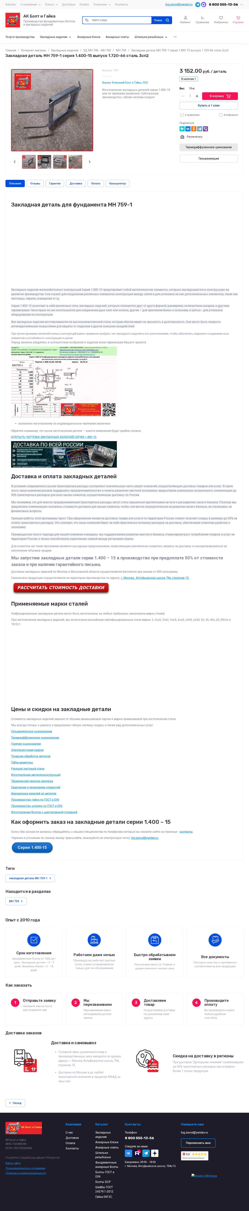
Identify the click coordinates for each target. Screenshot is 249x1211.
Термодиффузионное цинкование (209, 147)
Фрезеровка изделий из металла (33, 793)
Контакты (121, 4)
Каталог (10, 4)
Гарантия (55, 183)
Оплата (84, 4)
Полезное (100, 4)
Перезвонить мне (198, 1143)
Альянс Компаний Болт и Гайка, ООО (125, 82)
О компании (29, 4)
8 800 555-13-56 (223, 4)
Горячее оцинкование (26, 744)
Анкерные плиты (107, 1147)
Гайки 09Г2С (103, 1197)
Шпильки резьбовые (103, 1155)
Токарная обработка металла (30, 756)
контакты (186, 831)
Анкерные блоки (106, 1142)
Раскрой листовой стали (27, 768)
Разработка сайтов (32, 1157)
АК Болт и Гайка (39, 16)
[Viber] (205, 128)
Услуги (49, 4)
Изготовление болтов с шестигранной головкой (44, 812)
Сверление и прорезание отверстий (35, 787)
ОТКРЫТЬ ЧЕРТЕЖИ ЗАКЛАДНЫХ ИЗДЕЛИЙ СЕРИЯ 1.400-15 (53, 437)
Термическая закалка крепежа (32, 781)
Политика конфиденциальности (25, 1173)
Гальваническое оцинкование (31, 731)
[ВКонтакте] (187, 128)
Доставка (68, 4)
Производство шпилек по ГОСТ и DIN (36, 806)
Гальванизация (209, 158)
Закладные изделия (103, 1135)
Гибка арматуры (22, 762)
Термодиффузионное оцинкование (35, 737)
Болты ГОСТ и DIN (104, 1174)
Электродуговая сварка (27, 750)
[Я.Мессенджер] (182, 128)
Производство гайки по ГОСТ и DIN (35, 799)
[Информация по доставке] (61, 594)
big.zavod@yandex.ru (179, 4)
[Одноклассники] (193, 128)
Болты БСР (103, 1182)
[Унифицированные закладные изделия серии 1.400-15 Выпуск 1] (32, 853)
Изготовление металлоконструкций (35, 775)
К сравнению (192, 114)
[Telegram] (199, 128)
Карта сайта (13, 1163)
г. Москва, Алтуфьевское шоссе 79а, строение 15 (155, 578)
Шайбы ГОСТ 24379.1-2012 (104, 1189)
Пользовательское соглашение (25, 1168)
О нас (69, 1132)
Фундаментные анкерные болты (106, 1165)
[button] (86, 20)
